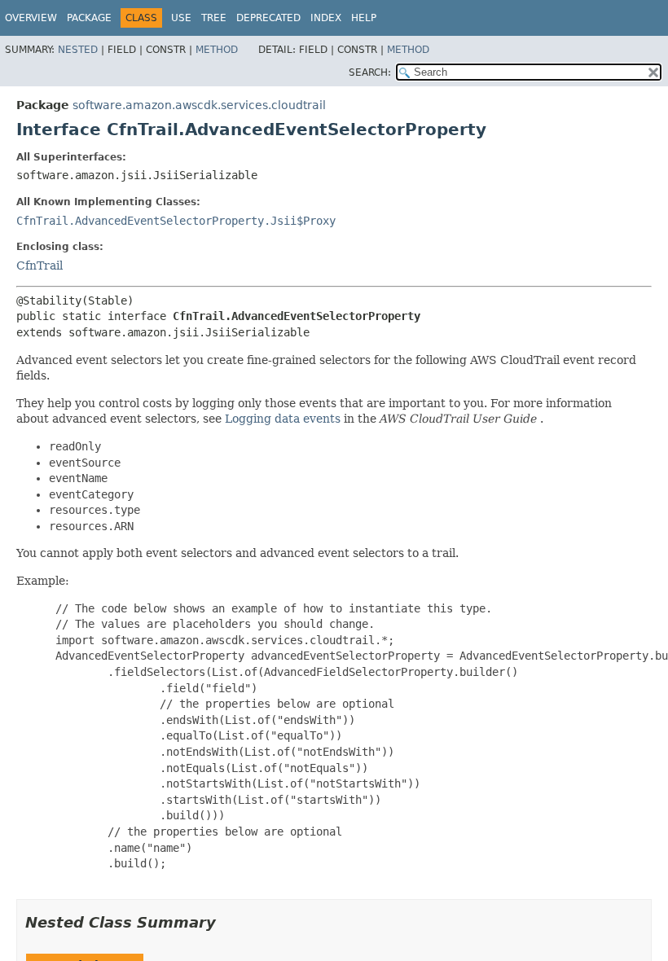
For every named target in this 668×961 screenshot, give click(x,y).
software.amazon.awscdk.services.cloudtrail (199, 105)
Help (363, 18)
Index (325, 18)
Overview (31, 18)
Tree (213, 18)
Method (217, 49)
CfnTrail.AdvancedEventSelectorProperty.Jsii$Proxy (176, 220)
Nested (78, 49)
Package (89, 18)
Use (181, 18)
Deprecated (268, 18)
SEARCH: (370, 72)
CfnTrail (39, 265)
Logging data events (283, 418)
